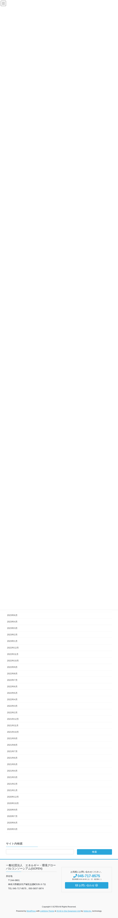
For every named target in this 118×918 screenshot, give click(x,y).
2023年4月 (12, 621)
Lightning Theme (47, 911)
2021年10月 (13, 732)
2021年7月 (12, 751)
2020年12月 (13, 797)
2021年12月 (13, 719)
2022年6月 (12, 686)
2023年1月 (12, 641)
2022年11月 (12, 654)
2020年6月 (12, 822)
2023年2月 (12, 634)
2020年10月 (13, 803)
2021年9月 (12, 738)
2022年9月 (12, 667)
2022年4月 (12, 699)
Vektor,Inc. (87, 911)
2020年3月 (12, 829)
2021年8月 (12, 745)
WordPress (31, 911)
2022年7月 (12, 680)
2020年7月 (12, 816)
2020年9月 (12, 809)
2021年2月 (12, 784)
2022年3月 (12, 706)
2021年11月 (12, 725)
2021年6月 (12, 758)
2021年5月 (12, 764)
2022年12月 (13, 647)
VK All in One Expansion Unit (68, 911)
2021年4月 (12, 771)
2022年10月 (13, 660)
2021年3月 (12, 777)
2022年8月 (12, 673)
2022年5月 (12, 693)
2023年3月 (12, 628)
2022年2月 (12, 712)
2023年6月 (12, 615)
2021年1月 (12, 790)
